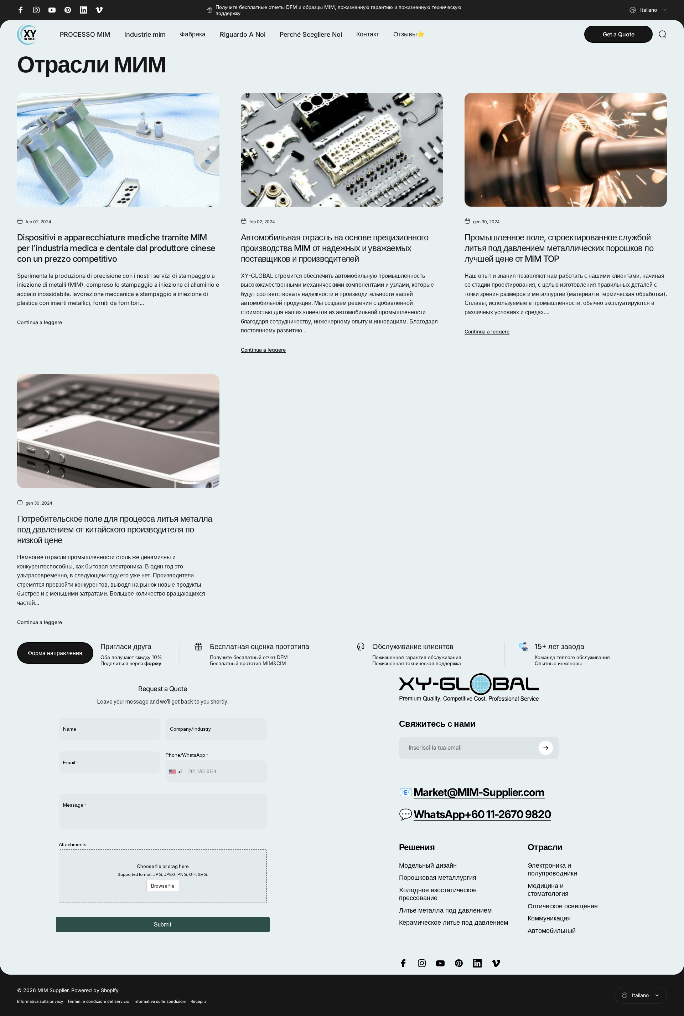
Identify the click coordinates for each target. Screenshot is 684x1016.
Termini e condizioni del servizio (98, 1001)
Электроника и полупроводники (552, 869)
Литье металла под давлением (445, 910)
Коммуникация (549, 918)
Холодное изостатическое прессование (438, 894)
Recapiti (198, 1001)
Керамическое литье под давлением (453, 922)
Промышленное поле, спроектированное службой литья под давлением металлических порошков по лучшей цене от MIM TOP (559, 248)
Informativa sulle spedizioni (160, 1001)
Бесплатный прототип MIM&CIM (248, 663)
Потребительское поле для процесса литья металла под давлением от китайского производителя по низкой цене (114, 529)
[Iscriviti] (546, 748)
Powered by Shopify (95, 990)
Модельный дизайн (428, 865)
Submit (163, 924)
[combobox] (648, 10)
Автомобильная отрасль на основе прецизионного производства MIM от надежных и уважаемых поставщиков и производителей (334, 248)
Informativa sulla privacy (40, 1001)
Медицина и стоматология (548, 890)
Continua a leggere (39, 322)
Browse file (163, 886)
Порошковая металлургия (437, 877)
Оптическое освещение (563, 906)
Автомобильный (552, 930)
